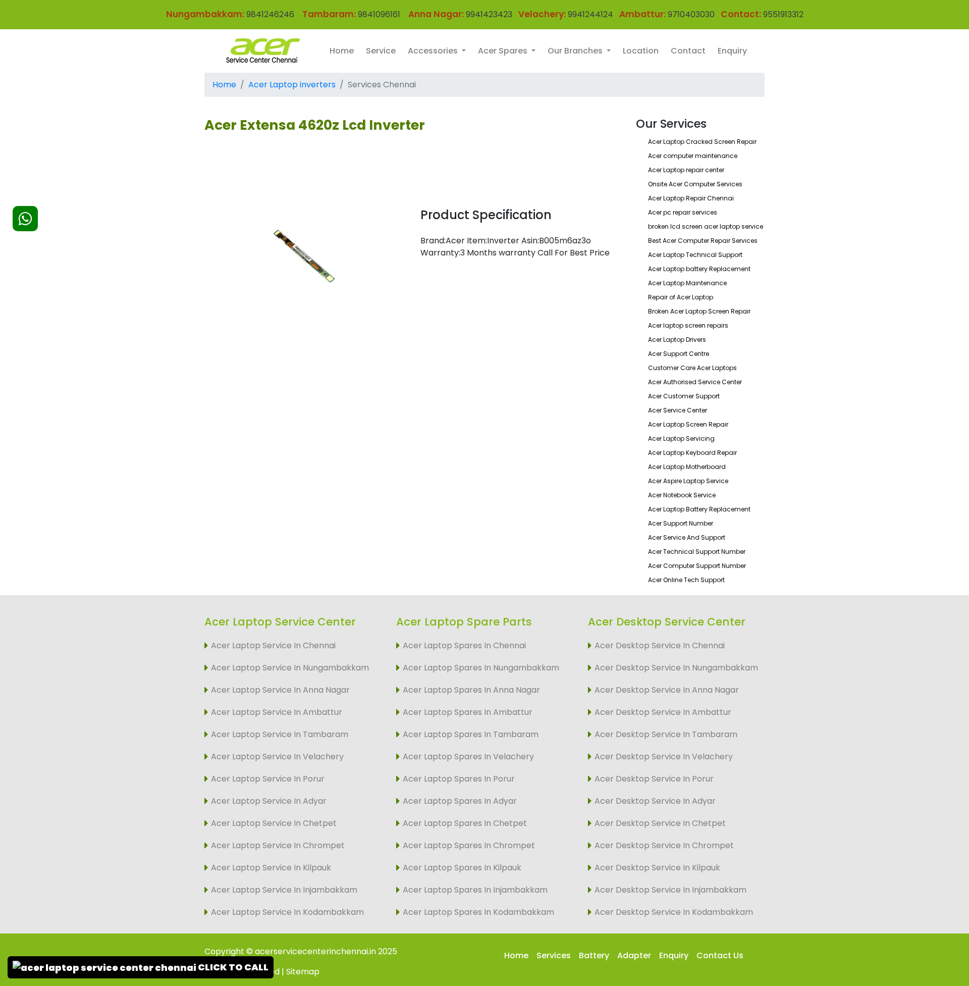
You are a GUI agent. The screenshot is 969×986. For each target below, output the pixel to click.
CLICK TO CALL (232, 967)
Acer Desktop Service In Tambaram (666, 734)
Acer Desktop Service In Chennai (660, 645)
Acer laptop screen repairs (688, 325)
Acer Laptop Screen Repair (688, 424)
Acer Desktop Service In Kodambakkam (674, 912)
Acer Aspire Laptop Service (688, 481)
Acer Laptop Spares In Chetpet (465, 823)
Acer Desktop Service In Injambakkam (670, 890)
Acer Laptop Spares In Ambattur (467, 712)
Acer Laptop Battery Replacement (699, 509)
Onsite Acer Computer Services (695, 184)
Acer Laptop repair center (686, 170)
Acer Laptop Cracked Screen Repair (702, 141)
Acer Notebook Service (682, 495)
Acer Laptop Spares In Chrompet (469, 845)
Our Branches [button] (576, 51)
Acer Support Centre (678, 353)
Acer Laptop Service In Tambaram (279, 734)
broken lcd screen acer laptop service (705, 226)
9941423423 (489, 14)
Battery (594, 955)
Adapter (634, 955)
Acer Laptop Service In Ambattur (276, 712)
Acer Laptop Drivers (677, 339)
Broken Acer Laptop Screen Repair (699, 311)
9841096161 (379, 14)
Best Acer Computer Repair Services (703, 240)
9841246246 (269, 14)
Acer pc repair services (682, 212)
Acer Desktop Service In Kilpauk (657, 867)
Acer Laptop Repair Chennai (691, 198)
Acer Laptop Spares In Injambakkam (475, 890)
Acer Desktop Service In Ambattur (663, 712)
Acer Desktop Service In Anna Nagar (667, 690)
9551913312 (783, 14)
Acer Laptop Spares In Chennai (464, 645)
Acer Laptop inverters (292, 84)
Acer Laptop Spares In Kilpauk (462, 867)
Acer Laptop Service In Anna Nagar (280, 690)
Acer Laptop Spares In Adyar (460, 801)
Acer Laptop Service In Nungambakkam (290, 667)
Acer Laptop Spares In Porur (459, 779)
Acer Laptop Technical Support (695, 254)
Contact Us (719, 955)
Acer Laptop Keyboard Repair (692, 452)
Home (342, 51)
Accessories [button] (434, 51)
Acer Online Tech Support (686, 580)
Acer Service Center (677, 410)
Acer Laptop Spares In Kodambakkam (478, 912)
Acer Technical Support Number (696, 551)
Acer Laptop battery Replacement (699, 269)
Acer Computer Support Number (697, 565)
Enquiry (732, 51)
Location (641, 51)
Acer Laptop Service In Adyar (269, 801)
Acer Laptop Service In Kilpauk (271, 867)
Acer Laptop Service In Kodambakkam (287, 912)
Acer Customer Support (684, 396)
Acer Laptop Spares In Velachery (468, 756)
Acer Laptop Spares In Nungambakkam (481, 667)
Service (381, 51)
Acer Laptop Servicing (681, 438)
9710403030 (691, 14)
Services (553, 955)
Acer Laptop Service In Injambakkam (284, 890)
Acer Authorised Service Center (695, 382)
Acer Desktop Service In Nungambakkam (676, 667)
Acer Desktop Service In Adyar (655, 801)
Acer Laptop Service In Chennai (273, 645)
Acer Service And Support (686, 537)
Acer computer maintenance (692, 155)
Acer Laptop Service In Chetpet (274, 823)
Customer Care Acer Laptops (692, 368)
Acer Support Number (680, 523)
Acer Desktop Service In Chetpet (660, 823)
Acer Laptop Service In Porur (268, 779)
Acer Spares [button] (503, 51)
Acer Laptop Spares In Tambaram (471, 734)
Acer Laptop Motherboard (687, 466)
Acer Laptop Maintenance (687, 283)
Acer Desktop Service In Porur (654, 779)
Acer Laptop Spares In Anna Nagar (471, 690)
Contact (688, 51)
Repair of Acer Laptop (680, 297)
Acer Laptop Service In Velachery (277, 756)
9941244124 (589, 14)
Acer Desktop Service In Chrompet (664, 845)
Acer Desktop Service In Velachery (664, 756)
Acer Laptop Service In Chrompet (278, 845)
